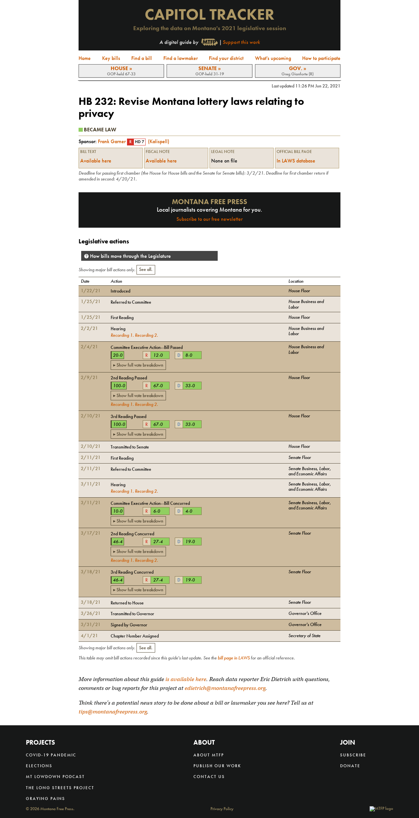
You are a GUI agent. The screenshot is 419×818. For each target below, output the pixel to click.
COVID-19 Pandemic (51, 755)
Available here (95, 160)
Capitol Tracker (209, 14)
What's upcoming (273, 58)
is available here (185, 679)
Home (85, 58)
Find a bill (141, 58)
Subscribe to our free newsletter (209, 219)
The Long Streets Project (60, 787)
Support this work (241, 42)
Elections (39, 766)
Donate (350, 766)
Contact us (209, 776)
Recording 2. (146, 335)
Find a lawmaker (180, 58)
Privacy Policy (221, 809)
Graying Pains (45, 798)
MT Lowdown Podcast (55, 776)
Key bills (111, 58)
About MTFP (208, 755)
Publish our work (217, 766)
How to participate (321, 58)
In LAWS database (296, 161)
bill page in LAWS (234, 658)
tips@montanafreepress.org (113, 711)
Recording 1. (122, 335)
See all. (146, 269)
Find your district (226, 58)
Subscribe (353, 755)
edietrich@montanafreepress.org (225, 688)
